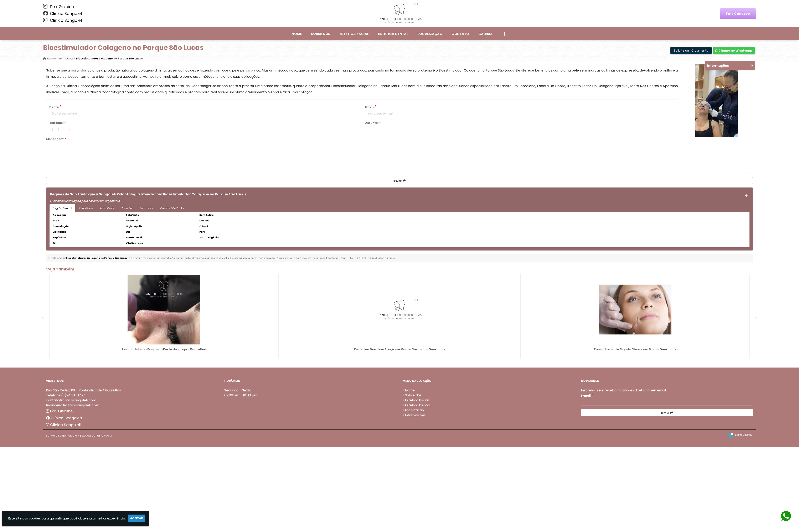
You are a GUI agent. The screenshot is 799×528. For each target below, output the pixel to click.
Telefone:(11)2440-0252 (65, 395)
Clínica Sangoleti (66, 13)
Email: (370, 107)
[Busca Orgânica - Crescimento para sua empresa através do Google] (740, 434)
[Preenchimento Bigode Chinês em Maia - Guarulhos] (635, 309)
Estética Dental (393, 33)
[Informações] (504, 33)
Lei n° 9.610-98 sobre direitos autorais (372, 258)
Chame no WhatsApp (735, 50)
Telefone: (57, 123)
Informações (415, 415)
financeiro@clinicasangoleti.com (72, 405)
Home (297, 33)
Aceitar (136, 518)
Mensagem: (56, 139)
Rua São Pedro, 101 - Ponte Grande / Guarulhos (84, 390)
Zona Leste (146, 208)
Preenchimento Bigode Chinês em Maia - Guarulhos (635, 349)
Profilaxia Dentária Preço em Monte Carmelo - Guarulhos (399, 349)
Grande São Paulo (172, 208)
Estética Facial (354, 33)
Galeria (485, 33)
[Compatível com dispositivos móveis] (721, 435)
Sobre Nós (320, 33)
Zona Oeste (107, 208)
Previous (43, 317)
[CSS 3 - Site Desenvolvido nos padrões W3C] (707, 435)
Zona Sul (127, 208)
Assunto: (373, 123)
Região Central (62, 208)
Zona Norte (86, 208)
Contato (460, 33)
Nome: (55, 107)
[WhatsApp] (786, 516)
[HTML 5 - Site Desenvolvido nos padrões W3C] (692, 435)
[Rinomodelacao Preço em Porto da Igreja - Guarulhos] (164, 309)
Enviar (398, 181)
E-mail (587, 396)
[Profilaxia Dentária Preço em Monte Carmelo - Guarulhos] (399, 309)
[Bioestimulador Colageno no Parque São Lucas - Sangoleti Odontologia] (399, 13)
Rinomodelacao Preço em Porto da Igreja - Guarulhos (164, 349)
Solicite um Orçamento (691, 50)
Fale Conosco (738, 13)
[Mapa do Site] (682, 435)
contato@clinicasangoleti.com (71, 400)
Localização (429, 33)
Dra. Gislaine (61, 7)
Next (756, 317)
